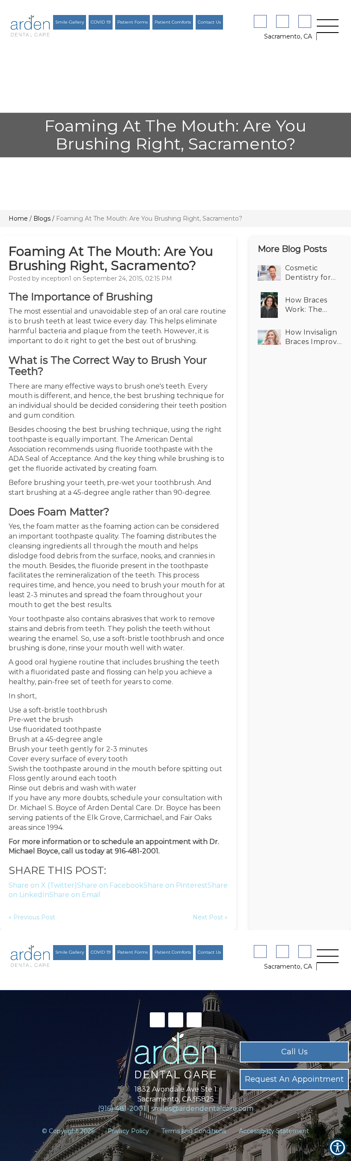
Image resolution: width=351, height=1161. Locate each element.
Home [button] (18, 218)
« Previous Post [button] (32, 917)
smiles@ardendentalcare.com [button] (202, 1108)
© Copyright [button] (68, 1131)
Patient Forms (132, 22)
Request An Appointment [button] (294, 1079)
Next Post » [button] (210, 917)
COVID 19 (100, 22)
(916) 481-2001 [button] (122, 1108)
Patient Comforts (173, 22)
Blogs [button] (42, 218)
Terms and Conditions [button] (193, 1131)
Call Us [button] (294, 1051)
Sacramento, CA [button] (288, 36)
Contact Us (209, 22)
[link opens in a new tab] (262, 21)
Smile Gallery (69, 22)
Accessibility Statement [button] (274, 1131)
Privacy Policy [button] (128, 1131)
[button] (30, 26)
